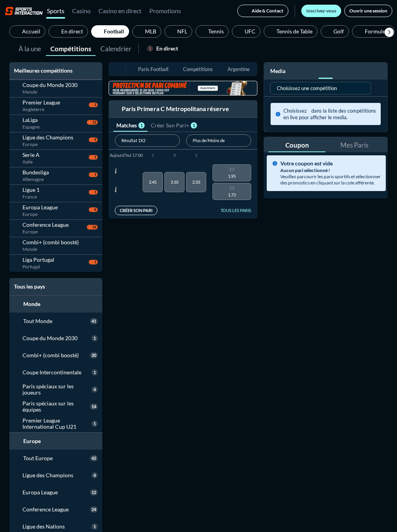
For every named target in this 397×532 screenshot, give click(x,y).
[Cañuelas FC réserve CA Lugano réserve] (115, 182)
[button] (389, 32)
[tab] (30, 48)
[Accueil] (24, 11)
